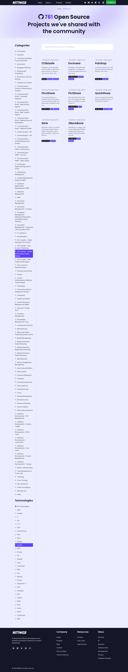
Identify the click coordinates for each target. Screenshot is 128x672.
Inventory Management (19, 315)
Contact (68, 3)
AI (99, 641)
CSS (18, 527)
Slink (45, 123)
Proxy (19, 393)
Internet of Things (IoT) (22, 309)
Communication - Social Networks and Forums (22, 141)
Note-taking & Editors (24, 368)
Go (18, 555)
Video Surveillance (23, 487)
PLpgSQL (20, 591)
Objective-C (21, 584)
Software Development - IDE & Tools (22, 432)
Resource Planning (23, 403)
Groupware (21, 295)
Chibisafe (48, 63)
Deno (19, 538)
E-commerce (21, 233)
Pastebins (20, 379)
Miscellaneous (22, 359)
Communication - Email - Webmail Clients (23, 127)
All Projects (21, 51)
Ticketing (20, 477)
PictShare (74, 93)
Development (103, 651)
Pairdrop (100, 63)
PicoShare (48, 93)
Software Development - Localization (20, 440)
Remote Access (22, 400)
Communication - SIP (24, 135)
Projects (59, 3)
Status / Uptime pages (25, 468)
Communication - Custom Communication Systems (23, 88)
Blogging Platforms (24, 68)
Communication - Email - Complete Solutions (22, 96)
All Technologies (23, 506)
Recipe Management (24, 396)
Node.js (20, 577)
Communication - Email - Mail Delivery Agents (22, 104)
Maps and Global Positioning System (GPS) (24, 333)
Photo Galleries (22, 386)
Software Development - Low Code (22, 448)
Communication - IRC (24, 132)
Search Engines (22, 407)
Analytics (20, 55)
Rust (18, 605)
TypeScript (21, 615)
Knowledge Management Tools (21, 321)
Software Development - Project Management (23, 456)
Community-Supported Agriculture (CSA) (23, 166)
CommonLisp (22, 531)
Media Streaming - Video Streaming (22, 354)
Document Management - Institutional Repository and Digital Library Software (23, 217)
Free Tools (81, 641)
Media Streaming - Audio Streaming (22, 343)
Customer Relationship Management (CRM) (22, 186)
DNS (18, 197)
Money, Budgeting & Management (23, 363)
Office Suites (21, 372)
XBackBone (75, 123)
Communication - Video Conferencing (22, 148)
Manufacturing (22, 329)
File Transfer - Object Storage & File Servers (23, 241)
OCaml (19, 580)
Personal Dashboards (24, 382)
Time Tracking (22, 480)
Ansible (19, 513)
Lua (18, 573)
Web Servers (21, 491)
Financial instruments (24, 271)
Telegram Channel (104, 658)
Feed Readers (22, 236)
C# (18, 520)
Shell (19, 612)
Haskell (19, 559)
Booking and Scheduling (20, 72)
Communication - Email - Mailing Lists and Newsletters (23, 120)
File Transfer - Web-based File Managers (23, 261)
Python (19, 598)
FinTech (101, 655)
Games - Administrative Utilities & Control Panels (23, 280)
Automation (21, 64)
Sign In (112, 2)
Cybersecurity (103, 648)
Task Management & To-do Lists (23, 472)
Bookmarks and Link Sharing (23, 78)
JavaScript (21, 566)
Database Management (19, 193)
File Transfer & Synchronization (21, 266)
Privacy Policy (61, 651)
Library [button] (48, 3)
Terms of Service (63, 655)
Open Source (82, 644)
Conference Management (20, 173)
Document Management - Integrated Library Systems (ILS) (24, 227)
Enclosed (74, 63)
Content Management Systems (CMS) (23, 179)
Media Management (24, 338)
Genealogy (21, 286)
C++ (18, 524)
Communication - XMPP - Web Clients (22, 159)
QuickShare (102, 93)
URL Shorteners (22, 484)
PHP (18, 587)
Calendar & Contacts (24, 83)
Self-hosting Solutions (25, 410)
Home (40, 3)
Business (101, 644)
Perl (18, 594)
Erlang (19, 552)
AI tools (80, 637)
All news (101, 637)
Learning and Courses (25, 325)
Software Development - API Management (21, 416)
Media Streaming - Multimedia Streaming (22, 348)
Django (19, 541)
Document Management (19, 202)
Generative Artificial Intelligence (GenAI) (23, 291)
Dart (18, 534)
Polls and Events (23, 389)
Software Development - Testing (23, 463)
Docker (19, 545)
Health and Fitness (23, 299)
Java (19, 562)
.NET (19, 510)
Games (19, 274)
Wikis (19, 494)
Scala (19, 608)
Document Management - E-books (23, 208)
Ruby (19, 601)
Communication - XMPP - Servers (22, 154)
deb (18, 619)
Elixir (19, 548)
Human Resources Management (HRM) (22, 303)
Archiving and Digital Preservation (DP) (23, 59)
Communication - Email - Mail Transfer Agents (22, 112)
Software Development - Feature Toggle (23, 424)
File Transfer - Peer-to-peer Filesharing (23, 247)
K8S (18, 569)
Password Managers (24, 375)
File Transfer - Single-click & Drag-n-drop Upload (24, 253)
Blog (58, 644)
